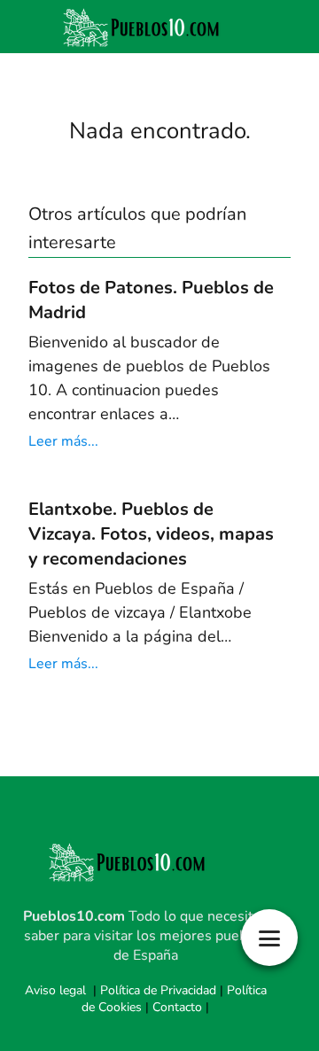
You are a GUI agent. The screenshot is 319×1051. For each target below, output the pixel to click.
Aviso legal (55, 990)
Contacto (177, 1007)
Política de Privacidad (158, 990)
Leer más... (63, 441)
